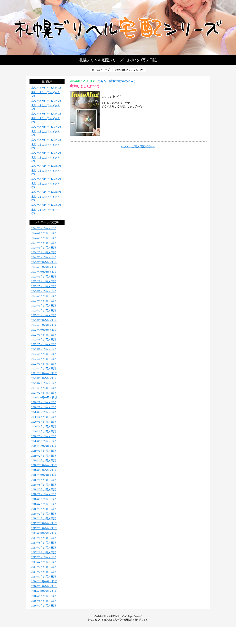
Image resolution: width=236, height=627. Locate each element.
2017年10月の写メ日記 (44, 533)
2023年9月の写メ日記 (43, 276)
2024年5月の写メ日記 (43, 238)
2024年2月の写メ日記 (43, 252)
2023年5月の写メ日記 (43, 296)
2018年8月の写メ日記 (43, 484)
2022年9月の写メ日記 (43, 334)
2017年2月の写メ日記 (43, 572)
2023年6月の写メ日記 (43, 291)
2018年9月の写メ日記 (43, 480)
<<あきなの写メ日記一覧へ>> (138, 146)
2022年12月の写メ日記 (44, 320)
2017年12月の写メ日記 (44, 523)
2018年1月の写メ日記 (43, 518)
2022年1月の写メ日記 (43, 368)
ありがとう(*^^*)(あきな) (46, 87)
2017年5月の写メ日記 (43, 557)
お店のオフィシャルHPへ (129, 69)
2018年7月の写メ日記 (43, 489)
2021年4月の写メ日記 (43, 383)
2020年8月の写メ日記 (43, 407)
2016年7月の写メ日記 (43, 605)
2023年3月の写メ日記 (43, 305)
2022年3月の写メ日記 (43, 363)
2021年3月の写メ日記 (43, 388)
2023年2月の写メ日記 (43, 310)
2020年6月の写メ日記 (43, 417)
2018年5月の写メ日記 (43, 499)
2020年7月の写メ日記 (43, 412)
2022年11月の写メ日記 (44, 325)
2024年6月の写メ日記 (43, 233)
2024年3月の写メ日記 (43, 247)
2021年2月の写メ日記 (43, 392)
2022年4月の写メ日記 (43, 359)
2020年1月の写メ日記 (43, 441)
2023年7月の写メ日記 (43, 286)
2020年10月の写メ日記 (44, 397)
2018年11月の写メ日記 (44, 470)
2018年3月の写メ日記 (43, 509)
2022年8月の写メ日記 (43, 339)
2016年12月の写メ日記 (44, 581)
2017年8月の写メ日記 (43, 542)
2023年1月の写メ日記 (43, 315)
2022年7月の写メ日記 (43, 344)
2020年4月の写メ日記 (43, 426)
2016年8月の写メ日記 (43, 600)
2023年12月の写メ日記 (44, 262)
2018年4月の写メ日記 (43, 504)
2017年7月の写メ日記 (43, 547)
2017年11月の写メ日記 (44, 528)
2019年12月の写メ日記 (44, 446)
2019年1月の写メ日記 (43, 460)
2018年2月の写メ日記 (43, 513)
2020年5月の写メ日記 (43, 421)
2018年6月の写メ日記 (43, 494)
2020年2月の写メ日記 (43, 436)
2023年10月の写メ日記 (44, 271)
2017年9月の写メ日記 (43, 538)
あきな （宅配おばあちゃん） (117, 81)
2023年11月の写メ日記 (44, 267)
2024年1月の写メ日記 (43, 257)
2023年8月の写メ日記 (43, 281)
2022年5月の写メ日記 (43, 354)
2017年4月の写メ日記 (43, 562)
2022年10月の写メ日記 (44, 329)
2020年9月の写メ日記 (43, 402)
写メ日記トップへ (118, 27)
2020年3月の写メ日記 (43, 431)
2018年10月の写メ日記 (44, 475)
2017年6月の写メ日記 (43, 552)
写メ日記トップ (101, 69)
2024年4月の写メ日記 (43, 242)
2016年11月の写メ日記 (44, 586)
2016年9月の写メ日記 (43, 596)
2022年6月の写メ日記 (43, 349)
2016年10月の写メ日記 (44, 591)
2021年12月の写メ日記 (44, 373)
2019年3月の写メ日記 (43, 450)
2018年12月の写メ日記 (44, 465)
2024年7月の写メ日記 (43, 228)
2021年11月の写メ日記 (44, 378)
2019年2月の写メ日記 (43, 455)
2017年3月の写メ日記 (43, 567)
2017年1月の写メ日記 (43, 576)
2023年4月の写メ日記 (43, 300)
